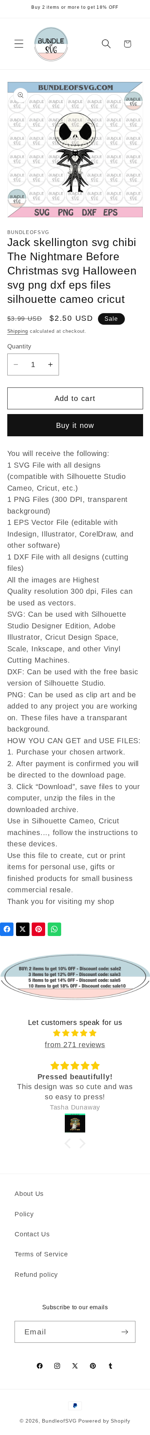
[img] (75, 1033)
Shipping (17, 331)
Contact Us (32, 1234)
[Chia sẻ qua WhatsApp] (54, 929)
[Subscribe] (124, 1332)
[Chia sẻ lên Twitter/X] (22, 929)
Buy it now (75, 425)
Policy (24, 1214)
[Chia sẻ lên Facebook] (6, 929)
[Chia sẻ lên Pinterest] (38, 929)
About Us (29, 1193)
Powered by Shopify (104, 1421)
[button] (18, 44)
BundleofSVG (59, 1421)
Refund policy (36, 1274)
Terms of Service (41, 1254)
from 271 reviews (75, 1045)
